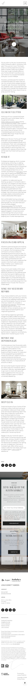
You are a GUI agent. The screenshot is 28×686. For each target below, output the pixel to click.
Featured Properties (6, 620)
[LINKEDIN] (10, 610)
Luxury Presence (21, 675)
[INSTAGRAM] (6, 610)
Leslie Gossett (15, 449)
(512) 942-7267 (18, 561)
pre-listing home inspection (8, 304)
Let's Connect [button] (5, 627)
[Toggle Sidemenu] (25, 3)
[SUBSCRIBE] (14, 523)
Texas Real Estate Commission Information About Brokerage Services (13, 635)
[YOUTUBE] (14, 610)
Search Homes (5, 625)
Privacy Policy (17, 518)
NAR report (19, 171)
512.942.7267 (4, 592)
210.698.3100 (20, 642)
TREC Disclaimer (5, 637)
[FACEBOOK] (2, 610)
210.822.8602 (16, 644)
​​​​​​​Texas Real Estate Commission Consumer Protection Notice (12, 632)
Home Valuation (5, 624)
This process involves (7, 206)
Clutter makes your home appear (10, 121)
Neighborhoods (5, 622)
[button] (14, 552)
